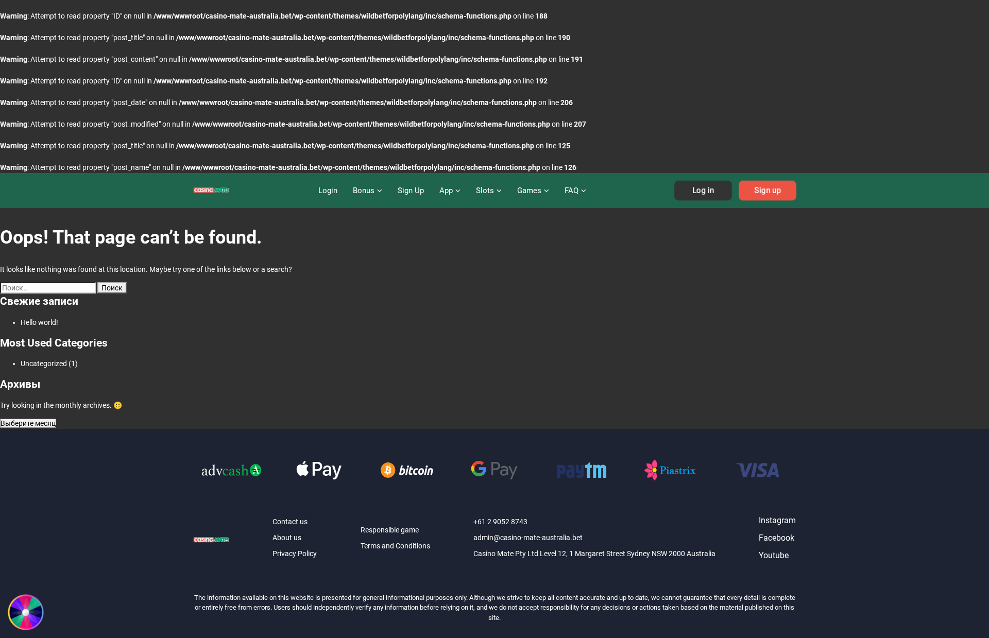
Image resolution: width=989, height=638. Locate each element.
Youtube (774, 555)
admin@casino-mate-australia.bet (528, 537)
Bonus (363, 190)
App (446, 190)
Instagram (777, 520)
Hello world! (39, 322)
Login (327, 190)
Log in (703, 190)
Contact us (290, 522)
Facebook (776, 538)
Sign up (767, 190)
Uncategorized (44, 363)
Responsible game (390, 530)
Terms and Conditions (395, 546)
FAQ (571, 190)
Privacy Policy (294, 553)
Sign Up (411, 190)
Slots (485, 190)
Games (529, 190)
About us (286, 537)
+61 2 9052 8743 (500, 522)
